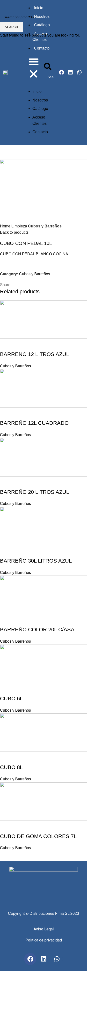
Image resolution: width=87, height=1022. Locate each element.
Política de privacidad (43, 940)
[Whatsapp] (57, 959)
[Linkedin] (43, 959)
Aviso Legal (44, 929)
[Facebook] (30, 959)
